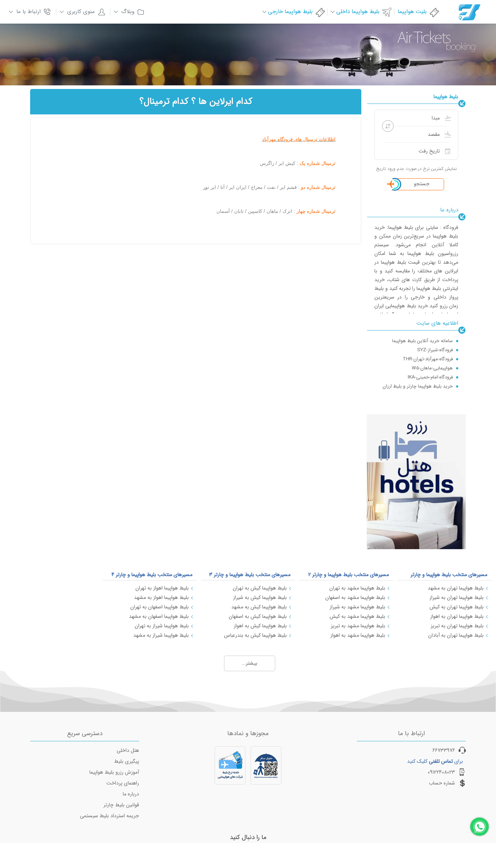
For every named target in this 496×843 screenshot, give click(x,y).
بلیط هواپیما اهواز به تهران (162, 588)
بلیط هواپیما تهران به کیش (457, 607)
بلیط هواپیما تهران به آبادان (456, 635)
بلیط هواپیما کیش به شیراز (260, 597)
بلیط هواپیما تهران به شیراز (457, 597)
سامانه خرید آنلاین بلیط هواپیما (422, 340)
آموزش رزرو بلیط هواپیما (114, 772)
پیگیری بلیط (126, 761)
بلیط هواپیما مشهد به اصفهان (355, 597)
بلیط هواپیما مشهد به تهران (357, 588)
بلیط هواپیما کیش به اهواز (260, 626)
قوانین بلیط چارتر (121, 805)
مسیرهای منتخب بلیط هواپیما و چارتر (449, 575)
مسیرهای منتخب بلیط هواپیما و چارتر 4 (151, 575)
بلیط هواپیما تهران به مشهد (456, 588)
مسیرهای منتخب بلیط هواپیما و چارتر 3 (249, 575)
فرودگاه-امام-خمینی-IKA (430, 376)
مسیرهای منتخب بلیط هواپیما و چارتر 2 (348, 575)
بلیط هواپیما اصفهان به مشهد (159, 616)
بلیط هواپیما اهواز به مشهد (161, 597)
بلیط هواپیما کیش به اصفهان (258, 616)
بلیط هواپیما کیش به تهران (260, 588)
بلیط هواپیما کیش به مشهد (259, 607)
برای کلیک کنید (435, 761)
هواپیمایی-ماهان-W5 (432, 367)
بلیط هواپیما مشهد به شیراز (357, 607)
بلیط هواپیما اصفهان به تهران (159, 607)
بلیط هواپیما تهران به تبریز (457, 626)
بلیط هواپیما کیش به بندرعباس (255, 635)
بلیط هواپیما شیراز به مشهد (161, 635)
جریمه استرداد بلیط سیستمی (109, 816)
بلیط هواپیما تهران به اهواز (457, 616)
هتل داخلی (128, 750)
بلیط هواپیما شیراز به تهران (162, 626)
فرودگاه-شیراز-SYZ (435, 349)
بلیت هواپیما (412, 11)
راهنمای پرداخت (122, 783)
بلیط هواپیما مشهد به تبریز (358, 626)
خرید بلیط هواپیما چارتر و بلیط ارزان (418, 385)
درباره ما (131, 794)
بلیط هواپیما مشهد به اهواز (357, 635)
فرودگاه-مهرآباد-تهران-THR (428, 358)
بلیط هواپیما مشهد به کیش (357, 616)
